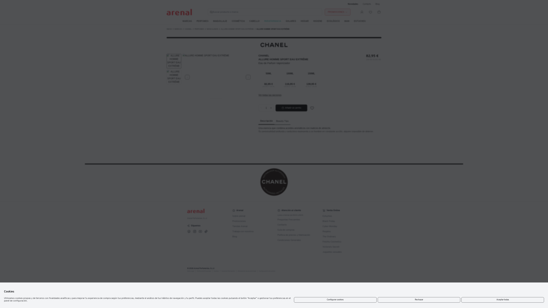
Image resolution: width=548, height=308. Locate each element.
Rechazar (419, 300)
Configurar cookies (335, 300)
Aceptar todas (502, 300)
